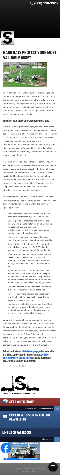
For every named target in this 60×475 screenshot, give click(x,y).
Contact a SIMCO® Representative (39, 408)
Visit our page (47, 439)
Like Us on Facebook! (16, 432)
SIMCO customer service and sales (26, 356)
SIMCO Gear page (29, 351)
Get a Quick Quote (21, 401)
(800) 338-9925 (46, 3)
